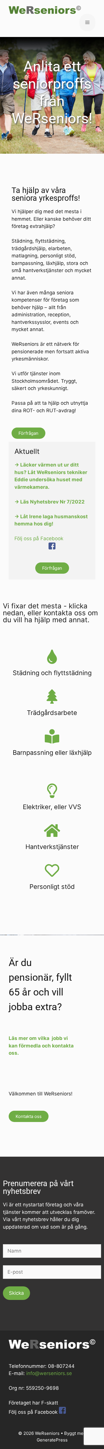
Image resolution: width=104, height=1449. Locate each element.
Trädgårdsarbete (52, 712)
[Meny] (87, 22)
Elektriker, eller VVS (52, 807)
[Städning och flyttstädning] (52, 656)
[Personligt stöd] (52, 870)
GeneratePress (52, 1440)
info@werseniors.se (49, 1373)
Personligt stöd (52, 886)
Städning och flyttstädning (52, 673)
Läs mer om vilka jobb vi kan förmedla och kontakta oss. (41, 1045)
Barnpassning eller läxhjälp (52, 752)
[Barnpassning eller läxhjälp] (52, 736)
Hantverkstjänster (52, 846)
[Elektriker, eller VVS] (52, 790)
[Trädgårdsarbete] (52, 696)
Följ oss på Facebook (38, 538)
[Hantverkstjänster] (52, 830)
